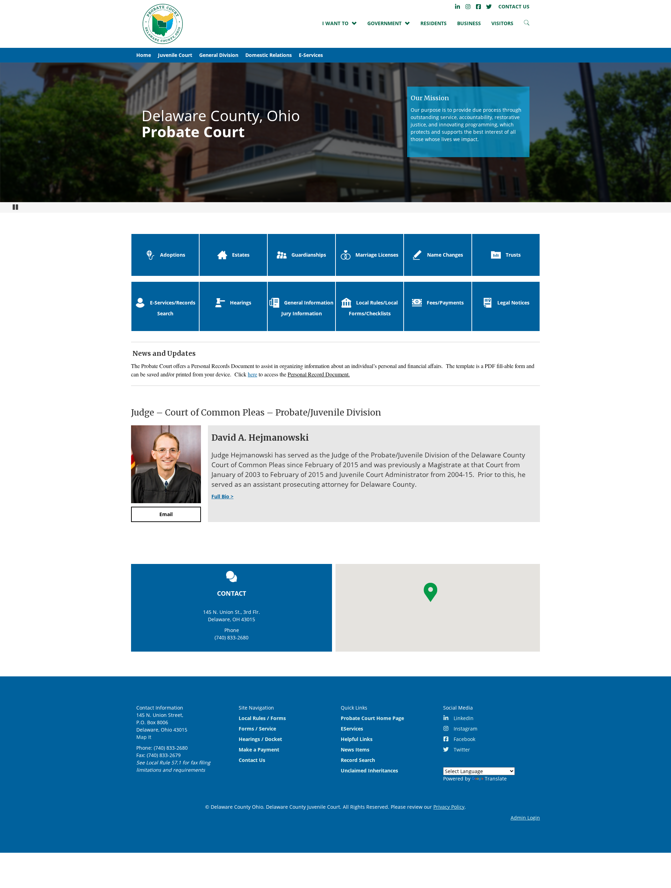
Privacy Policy (448, 806)
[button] (430, 592)
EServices (352, 728)
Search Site (527, 24)
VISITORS (502, 23)
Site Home (162, 23)
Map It (143, 737)
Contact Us (252, 760)
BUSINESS (469, 23)
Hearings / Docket (260, 739)
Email (166, 514)
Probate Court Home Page (372, 718)
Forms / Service (257, 728)
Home (143, 55)
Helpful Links (357, 739)
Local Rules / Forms (262, 718)
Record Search (358, 760)
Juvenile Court (175, 55)
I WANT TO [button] (335, 23)
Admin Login (525, 817)
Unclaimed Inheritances (369, 770)
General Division (218, 55)
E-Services (311, 55)
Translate (496, 778)
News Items (355, 749)
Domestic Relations (268, 55)
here (252, 374)
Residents (433, 23)
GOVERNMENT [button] (384, 23)
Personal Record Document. (319, 374)
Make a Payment (259, 749)
